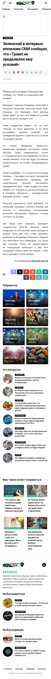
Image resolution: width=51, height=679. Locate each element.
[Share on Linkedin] (45, 271)
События (19, 387)
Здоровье (33, 339)
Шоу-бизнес (11, 358)
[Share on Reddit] (32, 277)
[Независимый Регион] (25, 3)
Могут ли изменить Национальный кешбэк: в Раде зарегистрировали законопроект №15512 (29, 421)
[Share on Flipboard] (18, 72)
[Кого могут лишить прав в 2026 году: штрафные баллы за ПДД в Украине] (8, 445)
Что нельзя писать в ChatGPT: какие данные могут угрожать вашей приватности (30, 653)
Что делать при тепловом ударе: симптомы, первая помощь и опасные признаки (14, 505)
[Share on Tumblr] (26, 277)
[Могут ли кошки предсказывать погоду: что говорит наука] (8, 639)
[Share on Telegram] (31, 72)
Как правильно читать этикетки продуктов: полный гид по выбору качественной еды (36, 540)
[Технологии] (14, 336)
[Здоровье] (37, 336)
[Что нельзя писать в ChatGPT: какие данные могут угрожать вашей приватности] (8, 652)
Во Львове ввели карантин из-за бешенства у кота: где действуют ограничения (29, 393)
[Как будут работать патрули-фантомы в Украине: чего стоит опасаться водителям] (8, 432)
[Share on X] (14, 72)
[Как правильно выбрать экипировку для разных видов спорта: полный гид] (8, 458)
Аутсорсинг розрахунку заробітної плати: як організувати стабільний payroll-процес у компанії (29, 617)
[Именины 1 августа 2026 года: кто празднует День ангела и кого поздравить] (14, 523)
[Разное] (37, 355)
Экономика (34, 300)
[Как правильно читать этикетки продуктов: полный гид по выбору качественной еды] (37, 523)
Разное (32, 358)
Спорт (31, 319)
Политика (8, 38)
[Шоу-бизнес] (14, 355)
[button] (5, 3)
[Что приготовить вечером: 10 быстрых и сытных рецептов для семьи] (8, 603)
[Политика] (14, 298)
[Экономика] (37, 298)
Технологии (11, 339)
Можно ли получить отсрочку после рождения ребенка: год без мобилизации (30, 380)
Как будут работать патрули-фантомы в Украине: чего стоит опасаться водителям (31, 433)
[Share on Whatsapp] (27, 72)
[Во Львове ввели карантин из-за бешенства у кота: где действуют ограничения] (8, 392)
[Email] (36, 72)
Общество (10, 319)
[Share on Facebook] (9, 72)
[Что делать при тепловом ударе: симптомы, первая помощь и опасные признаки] (14, 491)
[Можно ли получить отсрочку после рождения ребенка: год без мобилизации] (8, 379)
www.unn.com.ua (39, 260)
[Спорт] (37, 317)
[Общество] (14, 317)
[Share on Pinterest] (23, 72)
